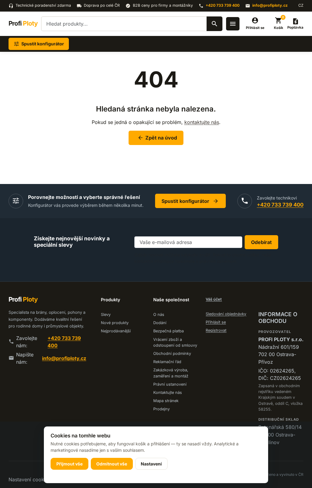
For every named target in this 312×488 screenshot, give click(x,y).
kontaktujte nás (201, 122)
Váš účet (214, 299)
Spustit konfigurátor (190, 201)
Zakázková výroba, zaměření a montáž (170, 373)
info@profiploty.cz (270, 5)
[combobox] (131, 23)
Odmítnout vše (111, 463)
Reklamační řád (167, 361)
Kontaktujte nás (167, 392)
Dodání (159, 322)
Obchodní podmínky (172, 353)
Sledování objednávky (226, 314)
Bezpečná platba (168, 331)
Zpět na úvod (157, 138)
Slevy (106, 314)
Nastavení (151, 463)
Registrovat (216, 330)
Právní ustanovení (169, 384)
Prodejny (161, 409)
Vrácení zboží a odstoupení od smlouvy (175, 342)
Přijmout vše (69, 463)
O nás (158, 314)
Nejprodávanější (116, 331)
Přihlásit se (216, 322)
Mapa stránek (166, 400)
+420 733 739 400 (222, 5)
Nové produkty (115, 322)
